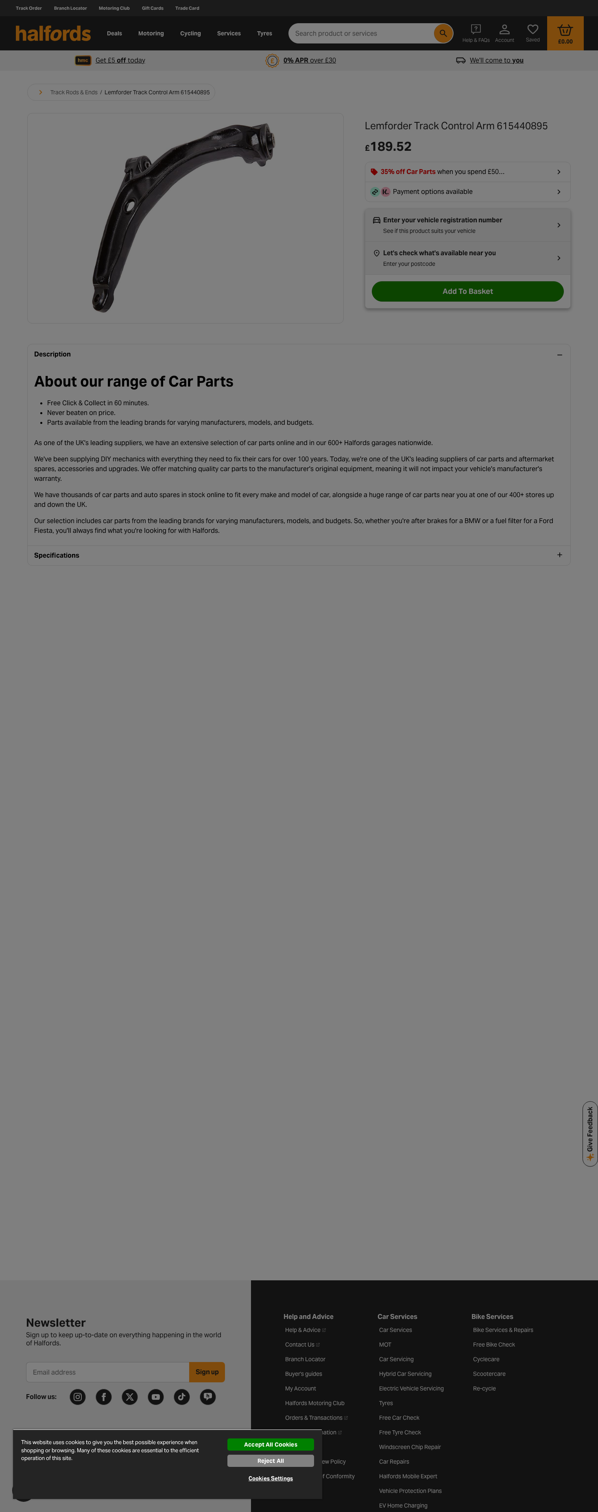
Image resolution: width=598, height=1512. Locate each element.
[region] (167, 1464)
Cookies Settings (271, 1478)
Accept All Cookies (270, 1444)
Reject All (271, 1460)
